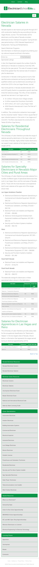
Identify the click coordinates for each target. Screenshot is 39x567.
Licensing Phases (8, 535)
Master (5, 549)
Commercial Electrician (9, 430)
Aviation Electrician (8, 420)
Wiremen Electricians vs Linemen (12, 524)
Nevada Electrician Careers (10, 366)
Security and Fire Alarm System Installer (14, 470)
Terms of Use (28, 561)
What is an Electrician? (9, 500)
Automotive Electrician (9, 415)
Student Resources (8, 495)
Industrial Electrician (8, 440)
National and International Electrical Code (14, 400)
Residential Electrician (9, 465)
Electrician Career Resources (11, 376)
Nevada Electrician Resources (11, 361)
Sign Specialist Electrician (10, 475)
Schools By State (7, 505)
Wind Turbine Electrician (9, 490)
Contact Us (14, 561)
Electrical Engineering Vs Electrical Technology (16, 529)
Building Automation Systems (11, 425)
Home (9, 561)
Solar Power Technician (9, 480)
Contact (20, 2)
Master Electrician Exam (9, 395)
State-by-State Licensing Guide (11, 405)
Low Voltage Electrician (9, 445)
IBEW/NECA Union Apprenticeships (13, 514)
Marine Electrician (8, 450)
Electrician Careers (8, 381)
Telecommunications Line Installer (12, 485)
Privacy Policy (21, 561)
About (13, 2)
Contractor (6, 554)
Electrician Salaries (8, 385)
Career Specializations (9, 411)
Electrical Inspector (8, 435)
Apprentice (6, 539)
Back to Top (34, 354)
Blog (26, 2)
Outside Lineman (7, 455)
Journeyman (6, 544)
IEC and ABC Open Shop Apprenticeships (14, 519)
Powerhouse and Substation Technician (14, 460)
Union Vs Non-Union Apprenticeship (13, 509)
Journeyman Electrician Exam (11, 390)
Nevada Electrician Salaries (10, 371)
